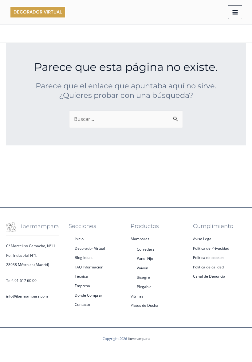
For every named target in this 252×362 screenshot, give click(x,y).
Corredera (146, 249)
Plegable (144, 286)
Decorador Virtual (90, 248)
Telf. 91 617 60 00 (21, 280)
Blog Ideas (84, 257)
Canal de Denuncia (209, 276)
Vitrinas (137, 296)
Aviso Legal (202, 238)
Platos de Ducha (144, 305)
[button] (38, 12)
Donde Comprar (88, 295)
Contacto (82, 304)
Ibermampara (139, 339)
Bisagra (143, 277)
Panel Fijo (145, 258)
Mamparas (140, 238)
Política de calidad (208, 267)
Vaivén (142, 268)
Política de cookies (208, 257)
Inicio (79, 238)
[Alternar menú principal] (235, 12)
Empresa (82, 285)
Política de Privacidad (211, 248)
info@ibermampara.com (27, 296)
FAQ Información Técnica (89, 271)
